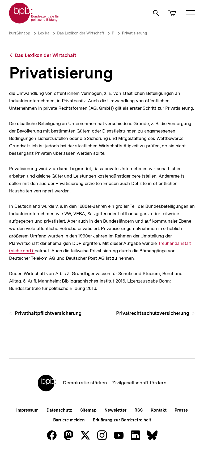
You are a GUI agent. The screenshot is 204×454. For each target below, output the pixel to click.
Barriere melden (69, 419)
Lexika (43, 33)
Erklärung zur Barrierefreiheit (122, 419)
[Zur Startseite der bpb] (34, 22)
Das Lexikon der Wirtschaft (80, 33)
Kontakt (159, 410)
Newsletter (115, 410)
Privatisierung (134, 33)
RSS (138, 410)
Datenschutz (59, 410)
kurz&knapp (19, 33)
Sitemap (88, 410)
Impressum (27, 410)
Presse (181, 410)
